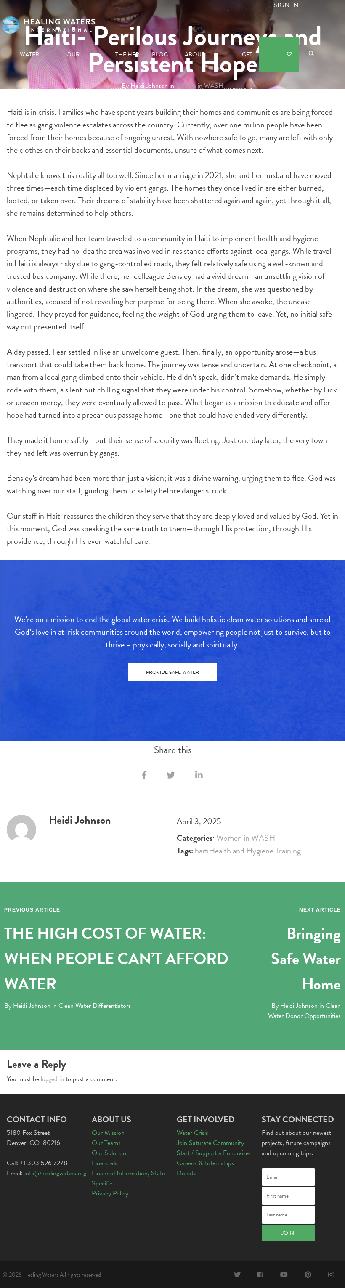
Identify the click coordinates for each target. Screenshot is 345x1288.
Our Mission (108, 1133)
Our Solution (109, 1153)
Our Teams (106, 1143)
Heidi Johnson (31, 1006)
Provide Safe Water (172, 672)
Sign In (285, 5)
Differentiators (112, 1006)
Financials (104, 1163)
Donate (279, 54)
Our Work (70, 61)
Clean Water (74, 1006)
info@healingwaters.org (55, 1173)
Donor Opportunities (313, 1016)
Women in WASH (245, 838)
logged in (52, 1079)
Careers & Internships (205, 1163)
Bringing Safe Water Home (306, 959)
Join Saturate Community (210, 1143)
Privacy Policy (110, 1193)
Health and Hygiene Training (255, 850)
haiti (202, 850)
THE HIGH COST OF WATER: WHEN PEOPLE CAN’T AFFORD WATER (116, 959)
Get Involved (237, 61)
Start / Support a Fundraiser (214, 1153)
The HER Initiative (125, 61)
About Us (194, 61)
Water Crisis (29, 61)
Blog (160, 54)
